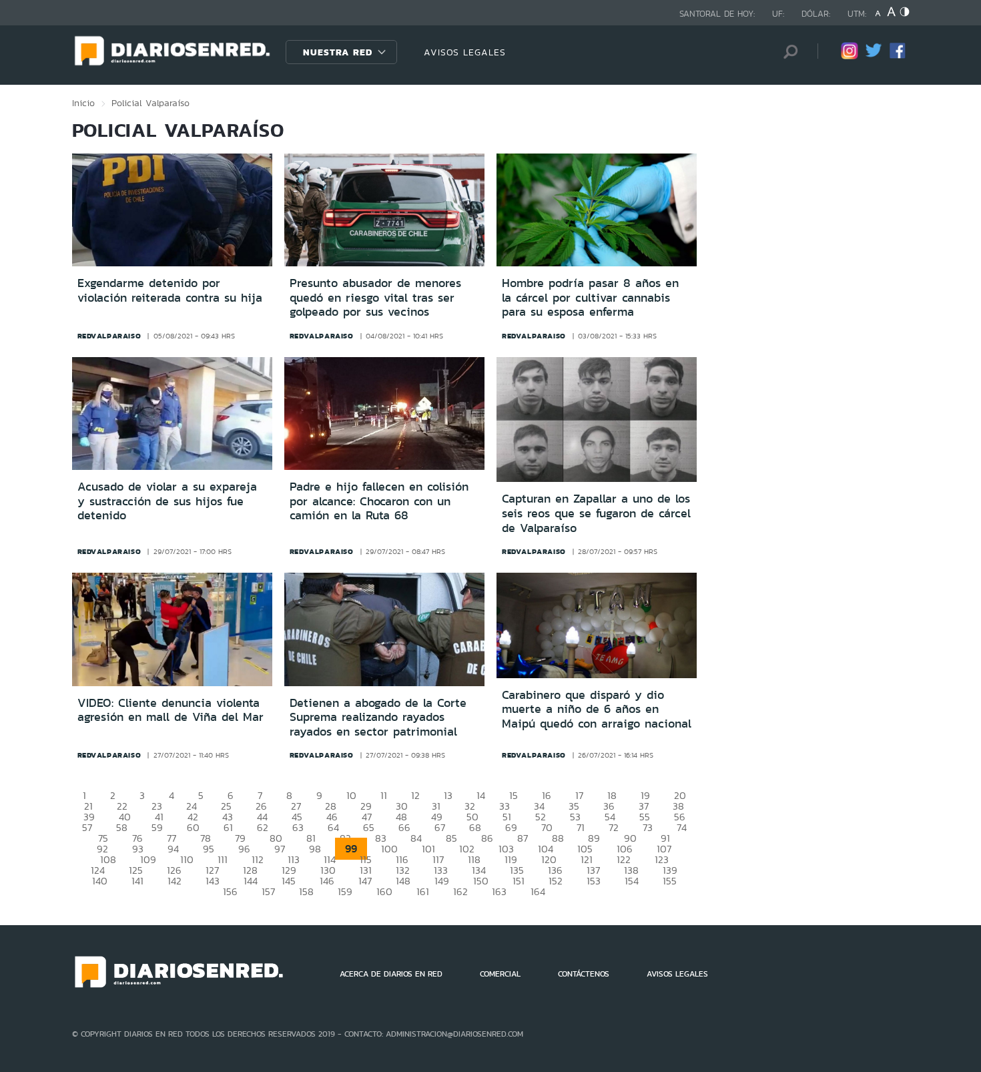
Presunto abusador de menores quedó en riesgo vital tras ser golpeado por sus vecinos (375, 297)
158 (306, 891)
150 (480, 881)
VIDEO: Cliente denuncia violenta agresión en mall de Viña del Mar (170, 710)
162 (460, 891)
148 (403, 881)
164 (538, 891)
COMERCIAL (500, 974)
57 (87, 827)
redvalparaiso (109, 335)
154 (632, 881)
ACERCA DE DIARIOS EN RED (391, 974)
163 (499, 891)
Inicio (83, 102)
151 (519, 881)
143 (213, 881)
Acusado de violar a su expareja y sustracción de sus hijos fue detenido (167, 501)
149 (441, 881)
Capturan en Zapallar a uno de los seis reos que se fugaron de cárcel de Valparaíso (596, 513)
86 (487, 838)
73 (648, 827)
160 (384, 891)
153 (594, 881)
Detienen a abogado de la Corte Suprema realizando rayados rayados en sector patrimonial (378, 717)
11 (383, 795)
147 (365, 881)
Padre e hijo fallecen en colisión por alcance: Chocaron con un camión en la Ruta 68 (379, 501)
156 (230, 891)
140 (99, 881)
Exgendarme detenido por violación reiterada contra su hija (169, 290)
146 (327, 881)
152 (556, 881)
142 (175, 881)
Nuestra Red (337, 52)
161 (422, 891)
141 (137, 881)
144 (251, 881)
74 (682, 827)
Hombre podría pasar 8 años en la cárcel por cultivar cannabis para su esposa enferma (590, 297)
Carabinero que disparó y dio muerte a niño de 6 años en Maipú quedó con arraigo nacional (596, 709)
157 (268, 891)
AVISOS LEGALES (465, 52)
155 (670, 881)
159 (345, 891)
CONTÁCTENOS (583, 974)
